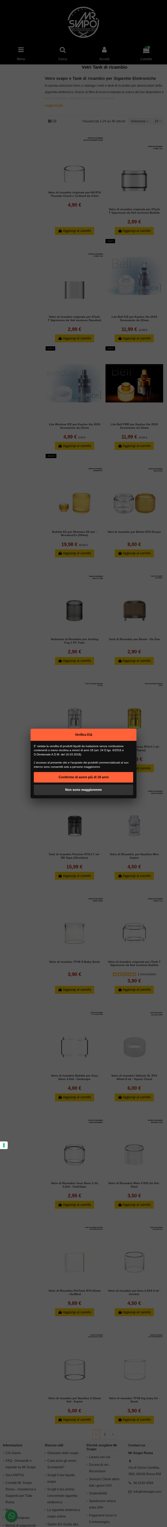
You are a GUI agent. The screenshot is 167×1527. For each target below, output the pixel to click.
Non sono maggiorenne (83, 789)
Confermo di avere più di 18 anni (84, 777)
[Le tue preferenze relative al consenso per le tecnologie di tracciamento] (4, 1145)
